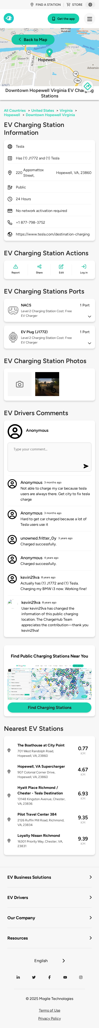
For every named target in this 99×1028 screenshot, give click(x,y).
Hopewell (12, 115)
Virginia (66, 110)
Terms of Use (49, 1010)
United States (42, 110)
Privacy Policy (49, 1018)
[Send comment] (86, 466)
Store (77, 5)
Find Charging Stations (49, 707)
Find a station (48, 5)
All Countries (15, 110)
